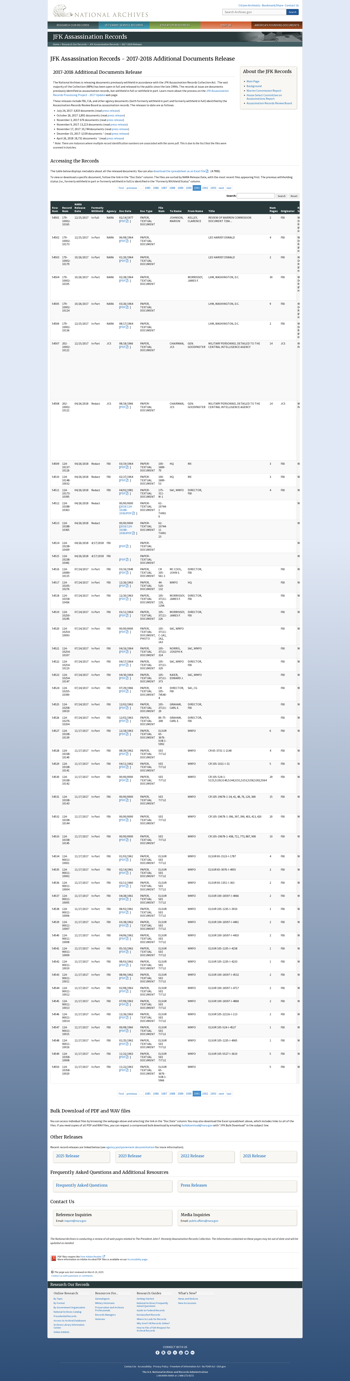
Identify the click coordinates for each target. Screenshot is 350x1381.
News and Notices (188, 1298)
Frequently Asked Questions (82, 1185)
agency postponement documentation (130, 1147)
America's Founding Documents (277, 25)
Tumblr (175, 1352)
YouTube (181, 1352)
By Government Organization (69, 1307)
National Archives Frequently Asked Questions (152, 1304)
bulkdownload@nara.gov (197, 1125)
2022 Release (192, 1156)
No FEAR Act (208, 1366)
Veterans (100, 1319)
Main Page (253, 81)
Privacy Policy (160, 1366)
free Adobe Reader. (91, 1256)
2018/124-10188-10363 (126, 510)
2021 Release (254, 1156)
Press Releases (194, 1185)
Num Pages (274, 209)
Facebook (157, 1352)
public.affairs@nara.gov (203, 1221)
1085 (148, 188)
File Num (161, 209)
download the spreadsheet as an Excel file (179, 171)
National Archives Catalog (67, 1311)
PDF (122, 221)
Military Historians (105, 1303)
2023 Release (129, 1156)
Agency (111, 211)
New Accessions (187, 1303)
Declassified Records (148, 1314)
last (229, 188)
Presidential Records (65, 1316)
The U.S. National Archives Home (100, 11)
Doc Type (146, 211)
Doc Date (125, 211)
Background (254, 86)
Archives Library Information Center (69, 1326)
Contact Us (292, 5)
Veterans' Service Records (124, 25)
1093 (213, 188)
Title (211, 211)
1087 (164, 188)
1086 (156, 188)
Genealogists (102, 1298)
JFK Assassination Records (104, 44)
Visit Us (226, 25)
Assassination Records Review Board (269, 103)
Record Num (67, 209)
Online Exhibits (61, 1332)
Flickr (192, 1352)
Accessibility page (137, 1259)
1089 (180, 188)
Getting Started (145, 1298)
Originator (288, 211)
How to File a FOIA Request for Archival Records (153, 1329)
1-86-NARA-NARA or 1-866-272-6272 (175, 1375)
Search (292, 12)
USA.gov (221, 1366)
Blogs (186, 1352)
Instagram (169, 1352)
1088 (172, 188)
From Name (195, 211)
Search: (231, 195)
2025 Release (67, 1156)
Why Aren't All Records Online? (153, 1323)
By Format (59, 1303)
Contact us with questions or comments (72, 1275)
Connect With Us (175, 1347)
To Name (176, 211)
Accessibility (145, 1366)
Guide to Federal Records (151, 1310)
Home (56, 44)
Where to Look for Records (151, 1319)
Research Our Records (73, 25)
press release (110, 110)
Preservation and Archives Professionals (109, 1309)
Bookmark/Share (272, 5)
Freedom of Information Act (185, 1366)
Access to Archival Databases (70, 1320)
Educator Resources (175, 25)
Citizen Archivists (249, 5)
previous (132, 188)
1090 (189, 188)
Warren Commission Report (264, 90)
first (121, 188)
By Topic (58, 1298)
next (221, 188)
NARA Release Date (80, 207)
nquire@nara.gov (75, 1221)
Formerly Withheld (97, 209)
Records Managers (105, 1314)
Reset (294, 196)
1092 (205, 188)
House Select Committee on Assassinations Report (264, 96)
